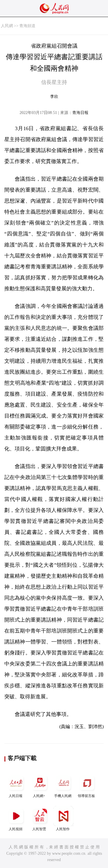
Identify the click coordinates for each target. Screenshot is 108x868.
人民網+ (39, 796)
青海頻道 (27, 26)
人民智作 (63, 829)
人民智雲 (39, 829)
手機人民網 (62, 796)
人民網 (7, 26)
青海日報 (80, 113)
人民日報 (15, 796)
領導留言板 (86, 796)
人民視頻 (15, 829)
